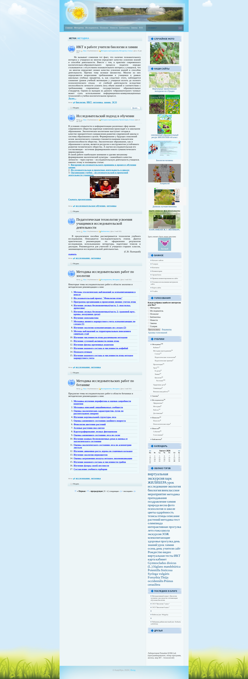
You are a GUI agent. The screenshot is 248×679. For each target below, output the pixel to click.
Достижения (158, 413)
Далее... (72, 98)
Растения (160, 381)
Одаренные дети (159, 385)
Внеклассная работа (161, 392)
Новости (154, 320)
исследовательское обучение (90, 206)
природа (153, 505)
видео (167, 552)
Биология (159, 378)
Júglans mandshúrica (166, 566)
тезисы (152, 516)
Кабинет (156, 347)
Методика (116, 279)
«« (150, 451)
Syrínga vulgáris (158, 573)
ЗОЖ (165, 534)
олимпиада (155, 523)
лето (151, 530)
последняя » (128, 491)
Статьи (130, 51)
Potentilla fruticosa (160, 570)
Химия (158, 374)
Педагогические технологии (165, 357)
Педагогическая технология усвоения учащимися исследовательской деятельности (104, 223)
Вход (133, 670)
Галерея (155, 264)
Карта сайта (156, 288)
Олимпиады (157, 388)
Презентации (123, 120)
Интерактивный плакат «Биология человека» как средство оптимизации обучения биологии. (164, 598)
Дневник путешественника (165, 206)
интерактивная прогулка (164, 526)
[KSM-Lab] (165, 651)
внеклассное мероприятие (164, 492)
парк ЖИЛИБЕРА (160, 480)
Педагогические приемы (164, 361)
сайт (177, 548)
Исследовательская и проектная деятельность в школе (100, 170)
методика (98, 102)
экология (174, 486)
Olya (84, 51)
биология (80, 102)
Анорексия (164, 183)
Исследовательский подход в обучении (105, 116)
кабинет (161, 559)
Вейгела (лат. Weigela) (160, 615)
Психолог (154, 314)
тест (177, 519)
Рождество (155, 552)
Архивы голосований (157, 333)
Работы (156, 410)
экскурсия (155, 534)
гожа (157, 530)
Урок (156, 368)
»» (179, 451)
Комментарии (157, 271)
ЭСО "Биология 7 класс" (161, 604)
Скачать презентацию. (80, 199)
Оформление (158, 403)
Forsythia (154, 577)
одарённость (165, 512)
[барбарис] (164, 63)
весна (163, 505)
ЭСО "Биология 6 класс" (161, 607)
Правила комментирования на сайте (165, 278)
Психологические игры (162, 424)
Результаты (167, 329)
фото (171, 505)
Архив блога (156, 275)
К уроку (158, 371)
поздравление (157, 501)
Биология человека (164, 160)
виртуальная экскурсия (158, 476)
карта (151, 559)
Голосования (158, 435)
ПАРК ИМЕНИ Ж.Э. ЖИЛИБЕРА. (164, 230)
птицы (162, 516)
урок (170, 482)
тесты (169, 555)
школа (165, 530)
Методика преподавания (109, 51)
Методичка (123, 51)
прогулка (167, 541)
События (157, 432)
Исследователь (106, 279)
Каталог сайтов (157, 260)
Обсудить (76, 108)
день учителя (165, 548)
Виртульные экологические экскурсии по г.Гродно (164, 90)
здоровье (154, 541)
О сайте (155, 291)
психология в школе (161, 508)
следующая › (114, 491)
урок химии (166, 545)
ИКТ (89, 102)
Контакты (155, 268)
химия (107, 102)
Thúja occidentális (158, 579)
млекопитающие (159, 537)
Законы (153, 323)
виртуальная (156, 555)
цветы (152, 512)
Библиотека (105, 231)
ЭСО (114, 102)
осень (152, 548)
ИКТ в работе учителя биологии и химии (107, 47)
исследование (83, 258)
